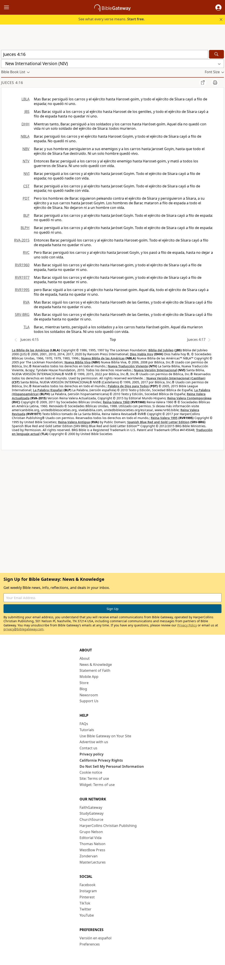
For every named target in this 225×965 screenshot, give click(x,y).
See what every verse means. (111, 19)
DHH (25, 124)
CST (26, 186)
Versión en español (95, 938)
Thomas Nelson (92, 843)
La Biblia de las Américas (30, 350)
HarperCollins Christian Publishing (108, 825)
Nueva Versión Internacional (155, 370)
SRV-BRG (22, 314)
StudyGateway (91, 813)
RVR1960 (22, 265)
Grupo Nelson (91, 831)
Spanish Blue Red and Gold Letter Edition (158, 422)
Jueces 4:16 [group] (12, 82)
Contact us (88, 748)
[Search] (216, 54)
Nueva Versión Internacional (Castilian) (175, 378)
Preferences (90, 944)
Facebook (88, 884)
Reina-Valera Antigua (74, 422)
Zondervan (89, 856)
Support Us (89, 700)
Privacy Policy (187, 625)
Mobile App (89, 676)
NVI (26, 173)
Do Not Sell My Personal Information (112, 766)
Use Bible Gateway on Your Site (105, 736)
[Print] (215, 82)
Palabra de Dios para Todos (128, 386)
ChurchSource (91, 819)
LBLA (25, 99)
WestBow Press (92, 850)
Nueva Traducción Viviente (128, 366)
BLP (26, 215)
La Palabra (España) (48, 390)
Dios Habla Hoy (141, 354)
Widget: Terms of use (97, 784)
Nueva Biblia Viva (77, 362)
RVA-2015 (21, 240)
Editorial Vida (91, 837)
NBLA (25, 136)
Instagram (88, 891)
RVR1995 (22, 289)
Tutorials (87, 729)
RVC (26, 252)
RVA (26, 302)
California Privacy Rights (101, 760)
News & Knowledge (96, 664)
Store (84, 682)
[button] (218, 7)
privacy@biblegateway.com (24, 629)
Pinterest (87, 897)
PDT (26, 198)
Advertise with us (94, 741)
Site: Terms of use (94, 778)
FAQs (84, 723)
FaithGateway (91, 807)
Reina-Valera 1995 (164, 418)
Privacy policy (91, 754)
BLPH (25, 227)
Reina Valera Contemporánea (189, 398)
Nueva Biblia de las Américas (103, 358)
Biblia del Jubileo (161, 350)
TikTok (85, 903)
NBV (25, 148)
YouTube (87, 915)
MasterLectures (93, 862)
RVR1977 (22, 277)
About (85, 658)
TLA (26, 327)
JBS (26, 111)
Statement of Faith (95, 670)
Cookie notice (91, 772)
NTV (26, 161)
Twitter (85, 909)
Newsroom (89, 695)
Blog (83, 688)
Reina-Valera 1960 (116, 402)
